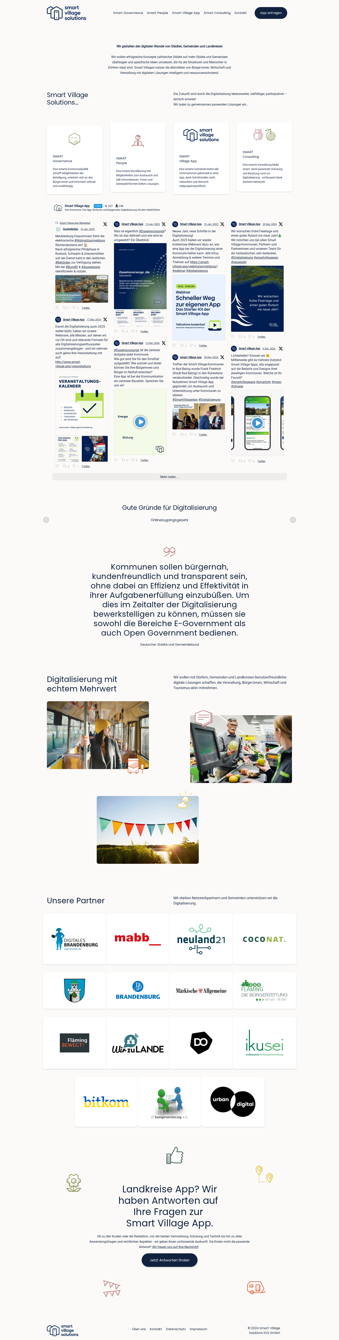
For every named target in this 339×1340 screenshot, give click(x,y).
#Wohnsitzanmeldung (89, 240)
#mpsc (277, 382)
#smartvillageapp (266, 257)
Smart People (157, 13)
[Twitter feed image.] (81, 289)
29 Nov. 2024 (211, 357)
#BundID (72, 267)
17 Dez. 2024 (94, 319)
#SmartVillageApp (185, 400)
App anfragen (271, 13)
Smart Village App (186, 13)
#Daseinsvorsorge (151, 231)
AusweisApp (70, 229)
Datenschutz (176, 1329)
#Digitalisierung (242, 257)
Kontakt (240, 13)
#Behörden (62, 262)
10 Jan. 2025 (211, 224)
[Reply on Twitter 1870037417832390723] (234, 337)
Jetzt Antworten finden (170, 1260)
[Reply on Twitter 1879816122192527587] (58, 308)
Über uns (139, 1329)
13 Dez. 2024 (153, 343)
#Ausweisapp (90, 267)
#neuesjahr (239, 262)
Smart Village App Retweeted (75, 223)
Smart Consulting (217, 13)
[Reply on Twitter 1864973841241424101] (234, 461)
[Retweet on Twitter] (56, 222)
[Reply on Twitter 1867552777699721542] (117, 460)
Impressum (198, 1329)
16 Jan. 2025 (87, 229)
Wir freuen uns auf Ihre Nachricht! (175, 1247)
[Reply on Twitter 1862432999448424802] (175, 434)
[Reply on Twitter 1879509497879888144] (117, 331)
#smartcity (263, 382)
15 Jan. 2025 (153, 224)
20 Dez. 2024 (270, 224)
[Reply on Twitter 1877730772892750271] (175, 345)
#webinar (178, 271)
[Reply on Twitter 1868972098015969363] (58, 466)
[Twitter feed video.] (140, 422)
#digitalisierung (197, 271)
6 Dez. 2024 (269, 348)
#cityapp (237, 386)
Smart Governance (128, 13)
